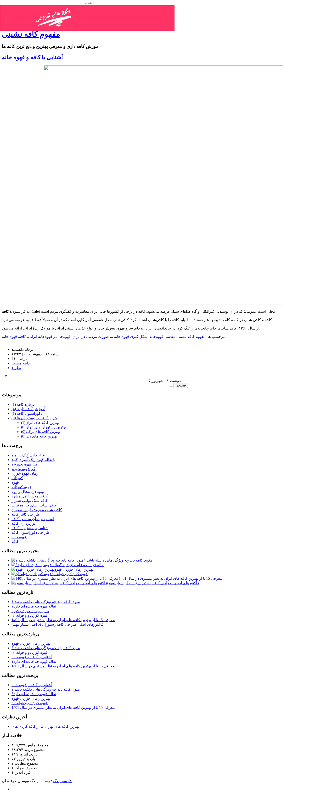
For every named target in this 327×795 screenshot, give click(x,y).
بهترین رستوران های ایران (43, 427)
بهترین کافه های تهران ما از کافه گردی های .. (46, 726)
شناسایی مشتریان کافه (29, 528)
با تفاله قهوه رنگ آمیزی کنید (33, 460)
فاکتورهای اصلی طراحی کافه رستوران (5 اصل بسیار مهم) (153, 583)
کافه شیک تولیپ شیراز (29, 501)
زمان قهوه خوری (24, 473)
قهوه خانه (9, 337)
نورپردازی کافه (23, 523)
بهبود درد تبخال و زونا (28, 491)
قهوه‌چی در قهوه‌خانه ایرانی (49, 337)
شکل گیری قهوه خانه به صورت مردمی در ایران (110, 337)
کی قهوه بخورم (23, 469)
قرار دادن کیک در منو (28, 455)
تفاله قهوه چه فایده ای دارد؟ (82, 565)
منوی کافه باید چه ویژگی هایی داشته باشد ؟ (118, 560)
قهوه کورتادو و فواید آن (69, 574)
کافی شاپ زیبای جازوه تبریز (33, 505)
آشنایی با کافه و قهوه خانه (32, 57)
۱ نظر (16, 368)
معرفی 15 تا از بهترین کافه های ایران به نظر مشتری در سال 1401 (170, 578)
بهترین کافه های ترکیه (40, 432)
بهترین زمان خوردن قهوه (73, 569)
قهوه (15, 482)
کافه (22, 337)
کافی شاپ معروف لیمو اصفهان (36, 510)
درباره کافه (22, 404)
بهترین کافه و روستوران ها (34, 418)
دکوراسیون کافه (26, 413)
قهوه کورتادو (21, 487)
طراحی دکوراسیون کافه (30, 532)
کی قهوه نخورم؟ (24, 464)
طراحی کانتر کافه (25, 514)
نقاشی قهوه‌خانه (162, 337)
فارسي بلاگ (62, 781)
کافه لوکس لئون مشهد (29, 496)
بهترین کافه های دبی (39, 436)
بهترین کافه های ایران (40, 422)
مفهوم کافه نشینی (31, 34)
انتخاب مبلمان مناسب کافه (32, 519)
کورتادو (17, 478)
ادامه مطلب (21, 363)
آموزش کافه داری (28, 409)
